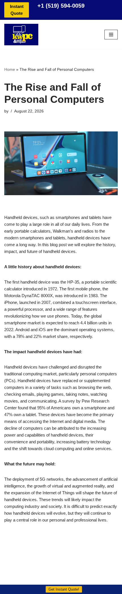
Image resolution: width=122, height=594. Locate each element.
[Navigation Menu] (111, 34)
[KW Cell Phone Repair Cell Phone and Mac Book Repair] (21, 34)
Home (9, 69)
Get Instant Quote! (64, 589)
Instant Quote (17, 10)
